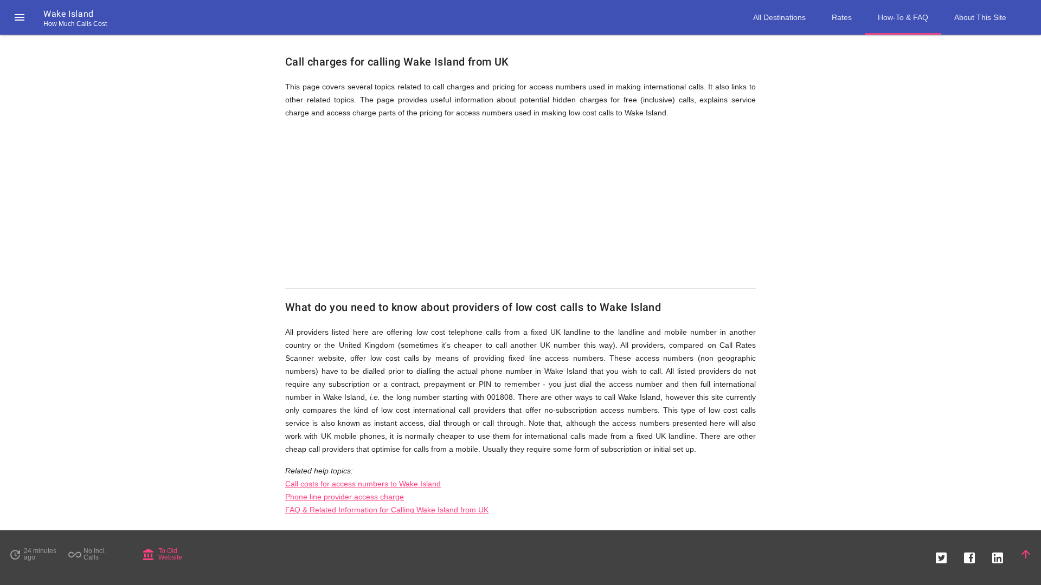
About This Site (980, 17)
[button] (20, 17)
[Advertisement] (520, 204)
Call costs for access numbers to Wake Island (363, 483)
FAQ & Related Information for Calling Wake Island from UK (387, 509)
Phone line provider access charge (344, 496)
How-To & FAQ (903, 17)
